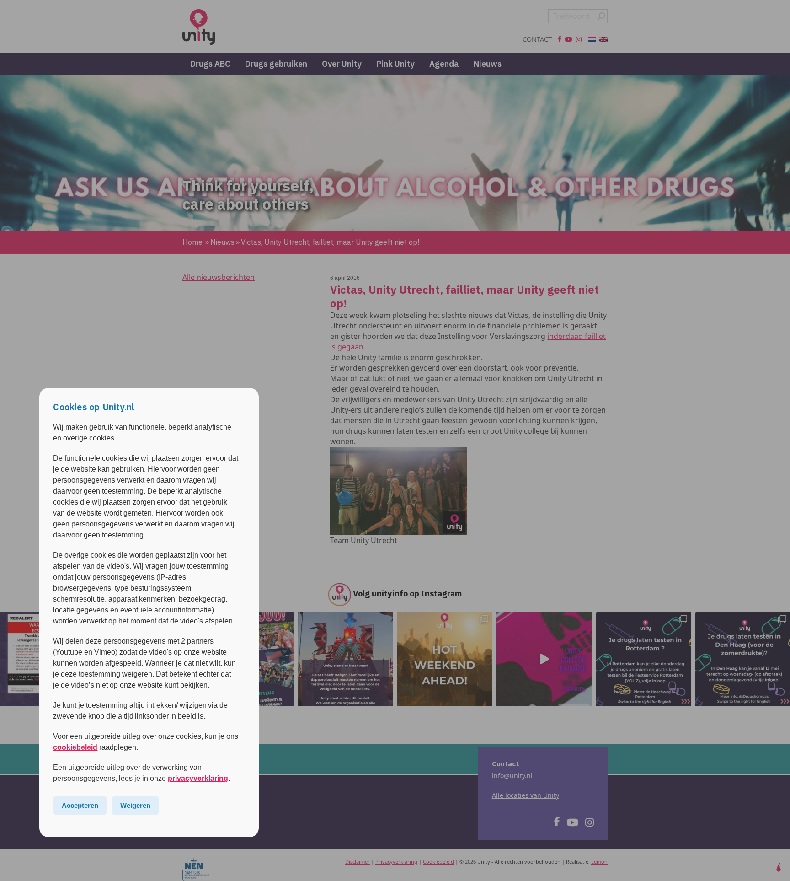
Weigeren (135, 805)
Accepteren (80, 805)
